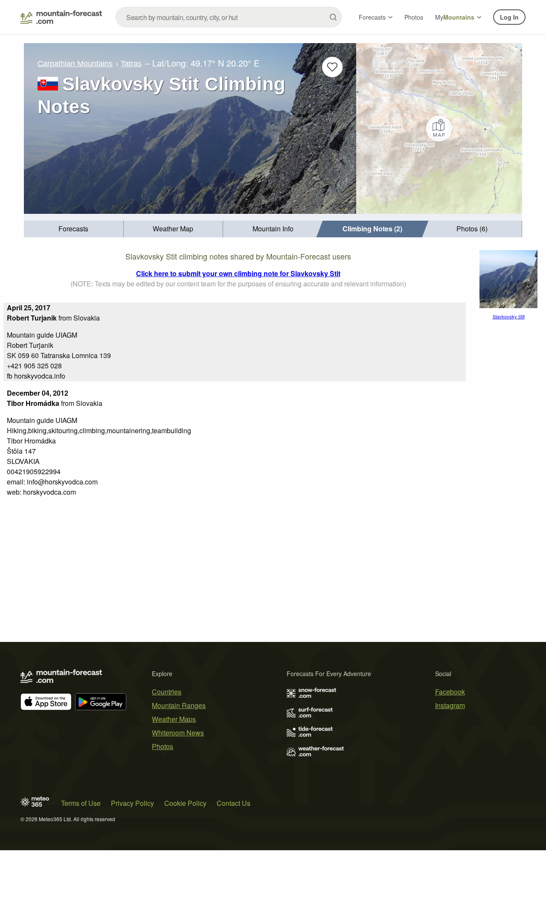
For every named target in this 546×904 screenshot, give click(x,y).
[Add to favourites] (332, 67)
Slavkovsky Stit (509, 316)
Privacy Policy (132, 803)
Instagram (450, 705)
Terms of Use (81, 803)
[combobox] (229, 17)
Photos (413, 17)
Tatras (131, 63)
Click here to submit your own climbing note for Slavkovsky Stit (238, 273)
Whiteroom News (178, 733)
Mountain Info (273, 228)
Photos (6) (472, 228)
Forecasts (372, 17)
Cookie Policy (185, 803)
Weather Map (173, 228)
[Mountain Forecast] (61, 17)
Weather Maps (174, 719)
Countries (166, 692)
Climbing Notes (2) (372, 228)
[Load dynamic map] (439, 128)
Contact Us (233, 803)
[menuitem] (74, 229)
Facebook (450, 692)
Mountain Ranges (179, 705)
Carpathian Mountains (75, 63)
